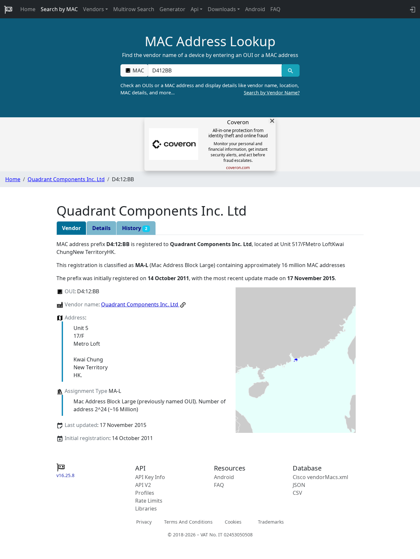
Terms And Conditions (188, 522)
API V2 (143, 485)
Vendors (93, 9)
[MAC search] (291, 70)
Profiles (144, 492)
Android (255, 9)
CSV (297, 492)
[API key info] (412, 9)
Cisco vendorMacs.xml (320, 477)
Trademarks (271, 522)
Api (195, 9)
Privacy (144, 522)
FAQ (275, 9)
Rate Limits (148, 500)
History (134, 228)
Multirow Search (133, 9)
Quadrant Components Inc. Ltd (66, 179)
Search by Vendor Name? (272, 92)
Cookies (233, 522)
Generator (172, 9)
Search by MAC (59, 9)
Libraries (146, 508)
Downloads (222, 9)
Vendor (71, 228)
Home (27, 9)
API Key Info (150, 477)
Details (101, 228)
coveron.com (238, 167)
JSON (299, 485)
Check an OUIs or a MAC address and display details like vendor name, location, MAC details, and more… (210, 89)
